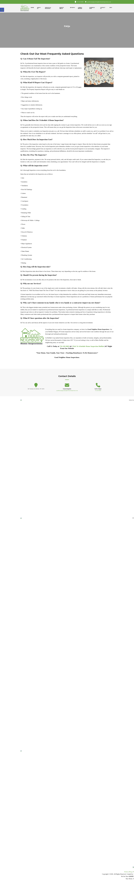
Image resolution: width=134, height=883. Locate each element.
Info (110, 7)
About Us (39, 8)
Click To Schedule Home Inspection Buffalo (88, 346)
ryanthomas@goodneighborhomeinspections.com (99, 1)
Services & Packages (48, 8)
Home (32, 7)
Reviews (72, 7)
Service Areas (61, 8)
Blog (130, 872)
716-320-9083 (80, 1)
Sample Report (80, 8)
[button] (2, 10)
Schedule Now (92, 8)
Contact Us (102, 8)
